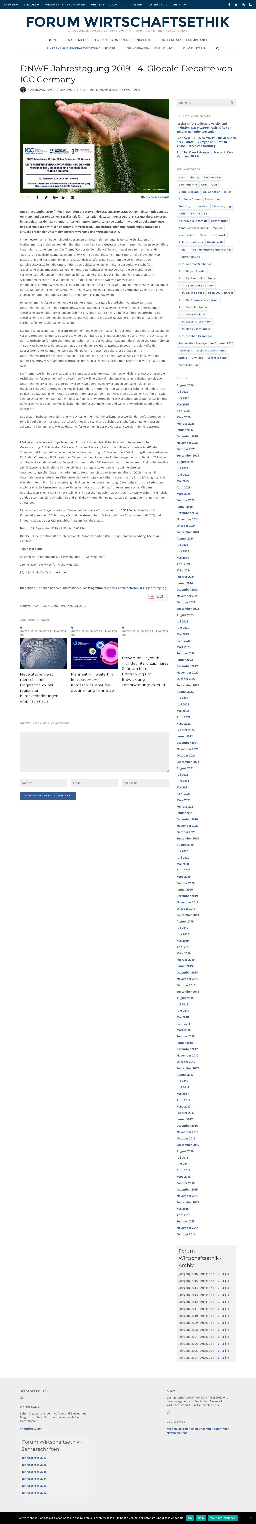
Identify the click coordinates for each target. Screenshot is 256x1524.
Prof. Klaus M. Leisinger (194, 321)
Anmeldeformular (130, 588)
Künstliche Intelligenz (193, 227)
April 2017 (183, 1100)
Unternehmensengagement (65, 4)
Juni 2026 (183, 398)
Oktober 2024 (186, 526)
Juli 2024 (182, 545)
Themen (9, 4)
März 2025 (184, 494)
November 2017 (187, 1055)
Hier (23, 588)
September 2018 (188, 991)
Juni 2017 (183, 1087)
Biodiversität (212, 177)
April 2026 (183, 411)
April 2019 (183, 947)
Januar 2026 (185, 430)
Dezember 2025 (187, 436)
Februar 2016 (186, 1183)
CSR (214, 184)
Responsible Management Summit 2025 (205, 343)
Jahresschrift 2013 (34, 1486)
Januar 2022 (185, 736)
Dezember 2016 (187, 1125)
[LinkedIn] (63, 197)
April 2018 (183, 1023)
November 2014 (187, 1228)
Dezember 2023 (187, 589)
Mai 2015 (183, 1208)
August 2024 (185, 538)
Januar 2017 (185, 1119)
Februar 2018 (186, 1036)
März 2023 (184, 647)
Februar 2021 (186, 806)
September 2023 (188, 609)
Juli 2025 (182, 468)
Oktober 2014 (186, 1234)
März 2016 (184, 1177)
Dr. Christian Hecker (217, 191)
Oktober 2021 (186, 755)
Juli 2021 (182, 774)
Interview (201, 206)
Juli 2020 (182, 851)
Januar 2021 (185, 813)
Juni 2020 (183, 857)
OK (190, 1517)
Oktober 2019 (186, 908)
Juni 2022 (183, 704)
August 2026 (185, 385)
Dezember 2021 (187, 743)
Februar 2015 (186, 1221)
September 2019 (188, 915)
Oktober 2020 (186, 832)
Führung (184, 206)
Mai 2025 (183, 481)
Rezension (185, 350)
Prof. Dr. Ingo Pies (191, 292)
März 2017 (184, 1106)
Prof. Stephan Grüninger (195, 335)
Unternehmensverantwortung (115, 89)
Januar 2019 (185, 966)
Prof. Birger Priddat (192, 271)
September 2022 (188, 685)
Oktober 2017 (186, 1062)
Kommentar (219, 220)
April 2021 (183, 794)
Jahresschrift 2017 (34, 1458)
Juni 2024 (183, 551)
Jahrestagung (221, 206)
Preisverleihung (189, 256)
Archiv (178, 4)
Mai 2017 (183, 1094)
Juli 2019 (182, 928)
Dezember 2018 (187, 972)
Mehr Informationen (223, 1517)
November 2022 (187, 672)
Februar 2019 (186, 960)
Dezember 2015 (187, 1189)
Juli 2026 (182, 392)
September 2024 (188, 532)
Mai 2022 (183, 711)
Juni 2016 (183, 1164)
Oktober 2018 (186, 985)
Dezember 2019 (187, 896)
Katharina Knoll (189, 213)
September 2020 (188, 838)
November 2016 (187, 1132)
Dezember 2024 (187, 513)
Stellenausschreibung (212, 350)
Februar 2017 (186, 1113)
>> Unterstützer (31, 1428)
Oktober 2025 (186, 449)
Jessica (181, 123)
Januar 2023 (185, 660)
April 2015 (183, 1215)
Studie (182, 357)
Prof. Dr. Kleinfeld (220, 292)
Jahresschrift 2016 (34, 1465)
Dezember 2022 (187, 666)
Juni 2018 (183, 1011)
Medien (218, 227)
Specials (30, 4)
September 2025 (188, 455)
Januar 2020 (185, 889)
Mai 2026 (183, 404)
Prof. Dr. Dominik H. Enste (196, 278)
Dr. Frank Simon (189, 199)
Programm (95, 588)
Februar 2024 (186, 577)
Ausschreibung (188, 177)
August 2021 (185, 768)
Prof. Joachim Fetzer (192, 307)
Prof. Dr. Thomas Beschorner (198, 300)
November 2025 (187, 443)
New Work (219, 235)
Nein (201, 1517)
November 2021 (187, 749)
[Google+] (54, 197)
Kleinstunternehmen (192, 220)
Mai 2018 (183, 1017)
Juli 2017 (182, 1081)
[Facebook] (37, 197)
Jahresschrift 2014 (34, 1479)
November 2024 (187, 519)
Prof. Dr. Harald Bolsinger (196, 285)
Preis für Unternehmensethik (210, 249)
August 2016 (185, 1151)
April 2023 (183, 640)
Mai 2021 (183, 787)
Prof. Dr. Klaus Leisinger (193, 152)
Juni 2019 (183, 934)
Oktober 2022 (186, 679)
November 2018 (187, 979)
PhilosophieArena (190, 242)
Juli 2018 (182, 1004)
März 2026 (184, 417)
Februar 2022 (186, 730)
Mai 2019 (183, 940)
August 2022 (185, 691)
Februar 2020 (186, 883)
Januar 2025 (185, 506)
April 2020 (183, 870)
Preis (181, 249)
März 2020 (184, 877)
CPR (204, 184)
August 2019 (185, 921)
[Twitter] (46, 197)
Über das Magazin (104, 4)
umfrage (197, 357)
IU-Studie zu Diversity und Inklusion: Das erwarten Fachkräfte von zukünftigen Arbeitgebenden (204, 127)
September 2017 (188, 1068)
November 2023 (187, 596)
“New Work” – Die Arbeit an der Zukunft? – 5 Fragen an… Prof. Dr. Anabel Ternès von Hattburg (206, 142)
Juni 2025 (183, 474)
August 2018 (185, 998)
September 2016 (188, 1145)
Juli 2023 (182, 621)
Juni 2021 (183, 781)
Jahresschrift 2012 (34, 1492)
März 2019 (184, 953)
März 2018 (184, 1030)
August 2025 (185, 462)
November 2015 (187, 1196)
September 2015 (188, 1202)
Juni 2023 (183, 628)
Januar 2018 (185, 1043)
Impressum (135, 4)
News (203, 235)
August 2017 (185, 1074)
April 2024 (183, 564)
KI (205, 213)
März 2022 (184, 723)
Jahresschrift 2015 (34, 1472)
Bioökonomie (187, 184)
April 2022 (183, 717)
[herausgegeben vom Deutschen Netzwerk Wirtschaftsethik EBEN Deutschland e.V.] (128, 26)
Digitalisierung (188, 191)
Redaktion (43, 89)
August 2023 (185, 615)
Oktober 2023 (186, 602)
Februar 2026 (186, 423)
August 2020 (185, 845)
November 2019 (187, 902)
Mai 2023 (183, 634)
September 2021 (188, 762)
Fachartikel (213, 199)
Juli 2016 (182, 1157)
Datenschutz (158, 4)
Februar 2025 (186, 500)
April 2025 (183, 487)
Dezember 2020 (187, 819)
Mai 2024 (183, 557)
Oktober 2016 (186, 1138)
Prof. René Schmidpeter (195, 328)
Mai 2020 (183, 864)
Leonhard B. (185, 138)
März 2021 (184, 800)
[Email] (72, 197)
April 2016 (183, 1170)
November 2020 (187, 826)
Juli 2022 (182, 698)
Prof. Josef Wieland (191, 314)
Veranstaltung (217, 357)
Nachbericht (187, 235)
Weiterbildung (188, 364)
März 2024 (184, 570)
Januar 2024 (185, 583)
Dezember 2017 (187, 1049)
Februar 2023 (186, 653)
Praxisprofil (215, 242)
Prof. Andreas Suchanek (195, 263)
